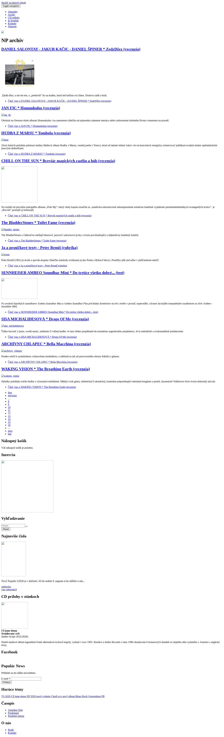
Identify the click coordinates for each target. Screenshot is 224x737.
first (10, 392)
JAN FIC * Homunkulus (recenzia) (30, 108)
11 (9, 410)
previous (12, 395)
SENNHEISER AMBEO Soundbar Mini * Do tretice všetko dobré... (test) (62, 273)
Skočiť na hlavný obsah (13, 2)
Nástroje (12, 26)
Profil (11, 729)
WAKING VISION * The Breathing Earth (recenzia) (45, 369)
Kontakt (12, 23)
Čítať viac (59, 101)
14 (9, 419)
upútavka (6, 586)
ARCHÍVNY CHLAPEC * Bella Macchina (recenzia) (46, 344)
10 (9, 407)
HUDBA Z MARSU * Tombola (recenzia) (36, 133)
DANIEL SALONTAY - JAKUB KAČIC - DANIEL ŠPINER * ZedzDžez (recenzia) (70, 49)
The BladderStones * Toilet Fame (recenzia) (38, 222)
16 (9, 425)
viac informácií (9, 589)
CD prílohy (14, 17)
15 (9, 422)
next (10, 430)
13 (9, 416)
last (9, 433)
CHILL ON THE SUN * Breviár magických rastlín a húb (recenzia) (58, 161)
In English (13, 20)
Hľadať (6, 529)
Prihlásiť (6, 682)
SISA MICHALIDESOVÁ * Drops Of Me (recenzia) (45, 319)
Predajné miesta (16, 716)
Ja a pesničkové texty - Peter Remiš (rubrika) (39, 247)
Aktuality (13, 11)
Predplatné (13, 713)
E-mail (5, 678)
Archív (11, 14)
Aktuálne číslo (15, 710)
